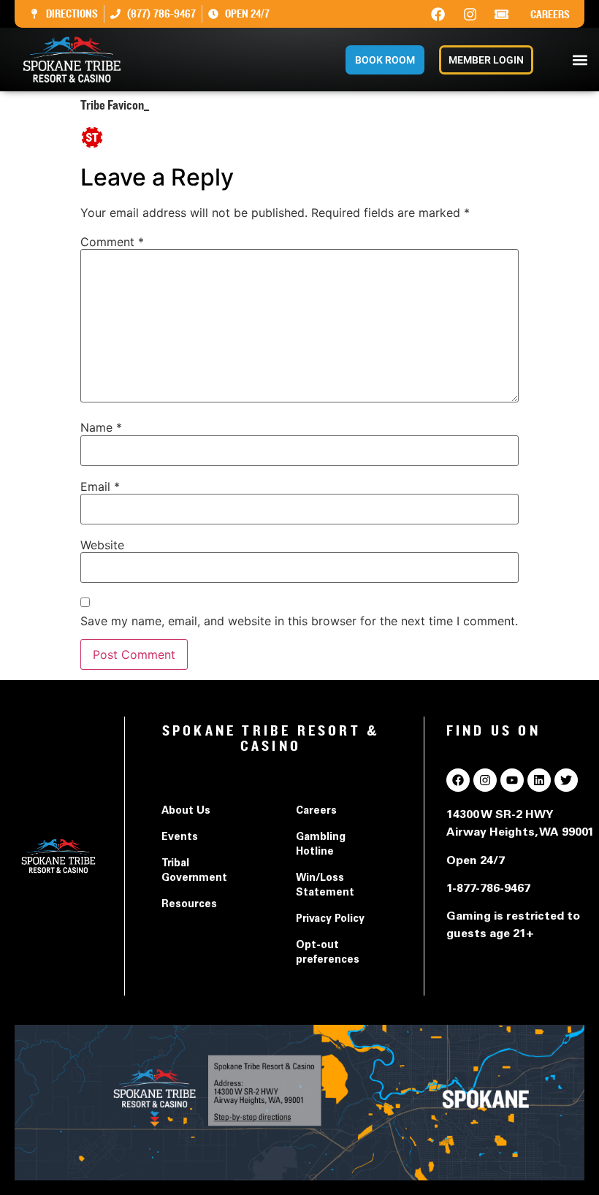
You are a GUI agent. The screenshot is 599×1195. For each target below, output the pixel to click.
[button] (580, 59)
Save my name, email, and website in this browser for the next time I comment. (299, 621)
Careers (550, 14)
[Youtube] (512, 780)
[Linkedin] (539, 780)
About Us (185, 811)
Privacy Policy (330, 920)
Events (179, 838)
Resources (189, 905)
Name (101, 427)
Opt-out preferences (327, 953)
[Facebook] (438, 14)
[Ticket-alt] (502, 14)
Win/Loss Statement (325, 886)
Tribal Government (194, 871)
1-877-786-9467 (488, 889)
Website (102, 545)
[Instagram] (470, 14)
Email (100, 486)
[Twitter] (566, 780)
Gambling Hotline (321, 845)
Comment (112, 242)
